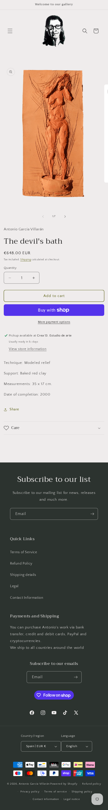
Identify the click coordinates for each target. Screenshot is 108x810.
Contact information (46, 799)
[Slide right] (65, 216)
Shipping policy (82, 791)
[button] (10, 30)
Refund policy (91, 783)
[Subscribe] (92, 514)
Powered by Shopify (64, 783)
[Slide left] (42, 216)
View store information (27, 349)
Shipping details (23, 575)
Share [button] (14, 409)
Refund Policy (21, 564)
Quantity (10, 268)
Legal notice (72, 799)
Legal (14, 586)
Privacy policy (30, 791)
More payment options (54, 322)
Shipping (25, 259)
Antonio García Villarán (34, 783)
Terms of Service (23, 552)
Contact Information (26, 598)
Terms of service (55, 791)
